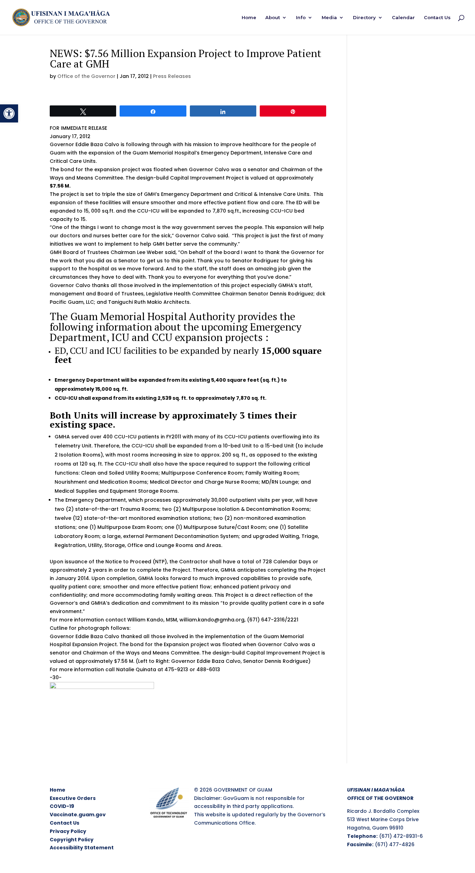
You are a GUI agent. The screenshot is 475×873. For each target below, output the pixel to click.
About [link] (272, 17)
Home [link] (249, 17)
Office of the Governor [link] (86, 76)
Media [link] (329, 17)
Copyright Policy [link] (72, 839)
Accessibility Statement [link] (82, 847)
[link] (9, 113)
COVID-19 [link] (62, 806)
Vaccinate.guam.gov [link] (78, 814)
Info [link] (301, 17)
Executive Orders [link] (73, 798)
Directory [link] (364, 17)
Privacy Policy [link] (68, 831)
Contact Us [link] (437, 17)
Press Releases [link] (172, 76)
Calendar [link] (403, 17)
